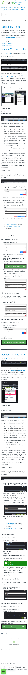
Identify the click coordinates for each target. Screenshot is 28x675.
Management (21, 7)
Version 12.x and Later (7, 45)
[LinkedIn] (6, 633)
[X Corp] (4, 633)
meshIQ (3, 7)
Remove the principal (11, 230)
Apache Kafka (15, 9)
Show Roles (13, 370)
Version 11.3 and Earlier (7, 43)
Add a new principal (11, 224)
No (17, 641)
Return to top (4, 649)
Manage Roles (10, 76)
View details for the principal (13, 226)
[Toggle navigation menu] (15, 0)
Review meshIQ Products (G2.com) (22, 2)
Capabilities (6, 9)
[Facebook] (2, 633)
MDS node (8, 53)
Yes (10, 641)
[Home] (8, 2)
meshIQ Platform (11, 7)
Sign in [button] (16, 3)
